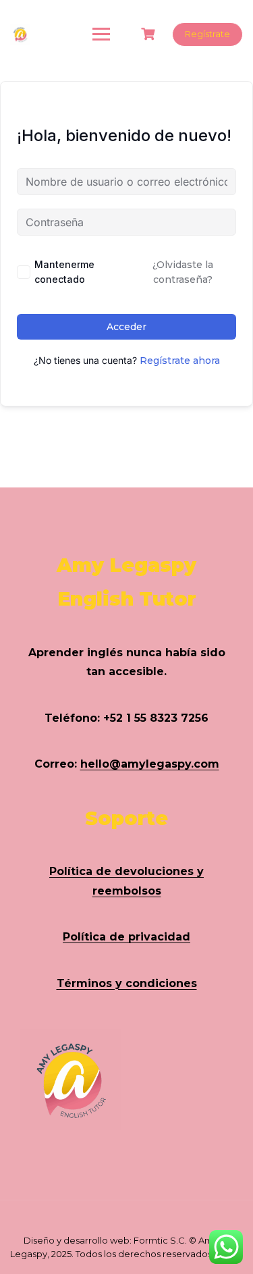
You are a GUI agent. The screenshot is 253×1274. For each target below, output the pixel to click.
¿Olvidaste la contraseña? (182, 272)
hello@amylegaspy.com (149, 764)
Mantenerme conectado (64, 272)
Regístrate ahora (180, 360)
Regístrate (207, 33)
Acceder (126, 327)
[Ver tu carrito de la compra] (150, 34)
